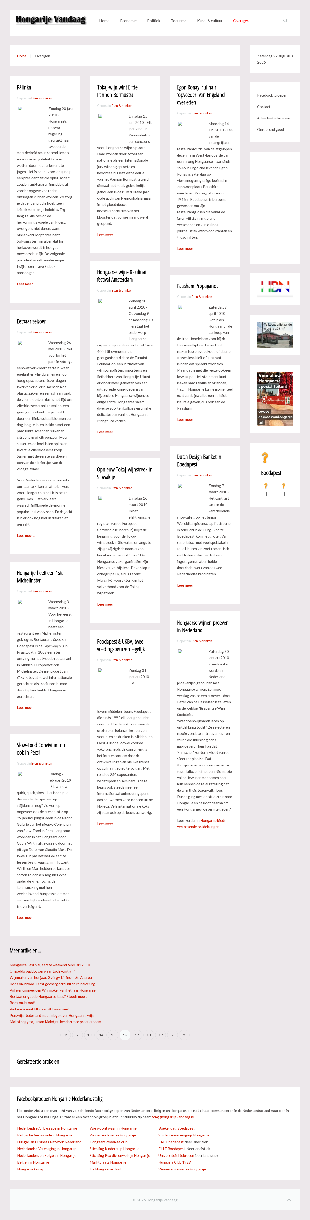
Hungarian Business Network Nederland (49, 1142)
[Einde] (184, 1035)
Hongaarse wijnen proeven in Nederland (203, 626)
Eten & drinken (41, 98)
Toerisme (178, 20)
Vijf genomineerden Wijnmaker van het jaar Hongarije (53, 990)
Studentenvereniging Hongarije (183, 1135)
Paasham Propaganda (198, 286)
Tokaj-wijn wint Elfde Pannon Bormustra (117, 91)
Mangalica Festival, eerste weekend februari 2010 (50, 965)
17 (137, 1035)
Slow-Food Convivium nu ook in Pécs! (41, 748)
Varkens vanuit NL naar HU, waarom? (39, 1009)
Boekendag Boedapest (176, 1128)
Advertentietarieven (273, 118)
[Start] (65, 1035)
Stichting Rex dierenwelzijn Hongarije (120, 1155)
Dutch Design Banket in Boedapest (199, 460)
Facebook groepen (272, 95)
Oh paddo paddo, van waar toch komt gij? (42, 971)
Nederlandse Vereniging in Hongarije (47, 1148)
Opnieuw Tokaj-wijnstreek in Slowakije (125, 473)
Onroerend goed (270, 129)
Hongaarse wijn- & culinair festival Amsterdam (122, 275)
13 (89, 1035)
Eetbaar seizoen (32, 321)
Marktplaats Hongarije (108, 1162)
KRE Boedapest (171, 1142)
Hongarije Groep (30, 1169)
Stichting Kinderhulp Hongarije (114, 1148)
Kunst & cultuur (210, 20)
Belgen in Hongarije (33, 1162)
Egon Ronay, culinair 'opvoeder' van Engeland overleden (201, 94)
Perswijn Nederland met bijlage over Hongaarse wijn (52, 1015)
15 (113, 1035)
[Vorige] (77, 1035)
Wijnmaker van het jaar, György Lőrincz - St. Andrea (51, 977)
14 (101, 1035)
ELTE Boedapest (171, 1148)
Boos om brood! (22, 1003)
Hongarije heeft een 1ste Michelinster (40, 576)
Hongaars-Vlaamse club (109, 1142)
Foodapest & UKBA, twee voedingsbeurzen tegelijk (121, 645)
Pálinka (24, 87)
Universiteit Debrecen (176, 1155)
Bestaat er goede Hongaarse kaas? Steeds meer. (48, 996)
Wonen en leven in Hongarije (113, 1135)
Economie (128, 20)
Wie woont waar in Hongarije (113, 1128)
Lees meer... (26, 535)
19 (160, 1035)
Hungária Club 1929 (174, 1162)
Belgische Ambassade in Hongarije (44, 1135)
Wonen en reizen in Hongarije (182, 1169)
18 (149, 1035)
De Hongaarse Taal (105, 1169)
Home (104, 20)
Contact (263, 106)
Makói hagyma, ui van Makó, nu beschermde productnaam (55, 1021)
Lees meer (25, 284)
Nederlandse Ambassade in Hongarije (47, 1128)
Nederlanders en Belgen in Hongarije (46, 1155)
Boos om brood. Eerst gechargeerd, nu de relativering (52, 984)
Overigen (241, 20)
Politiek (153, 20)
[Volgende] (172, 1035)
